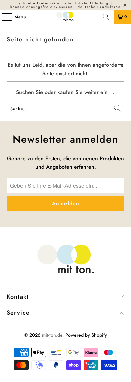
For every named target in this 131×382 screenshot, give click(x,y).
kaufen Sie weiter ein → (86, 92)
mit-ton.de (52, 335)
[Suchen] (106, 17)
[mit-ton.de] (65, 17)
